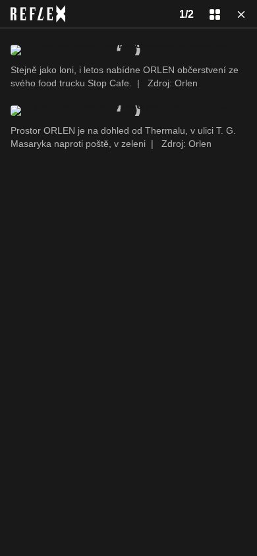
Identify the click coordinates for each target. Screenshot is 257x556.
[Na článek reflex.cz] (38, 13)
